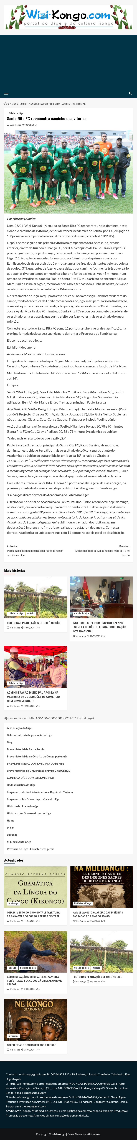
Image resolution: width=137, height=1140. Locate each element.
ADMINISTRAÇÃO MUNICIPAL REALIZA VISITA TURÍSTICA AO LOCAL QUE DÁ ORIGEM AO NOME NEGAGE (34, 980)
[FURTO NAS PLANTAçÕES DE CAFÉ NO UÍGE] (35, 597)
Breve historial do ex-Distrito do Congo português (37, 756)
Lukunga (12, 834)
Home (10, 820)
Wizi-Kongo (15, 124)
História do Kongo (82, 903)
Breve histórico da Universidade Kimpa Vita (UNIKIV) (39, 770)
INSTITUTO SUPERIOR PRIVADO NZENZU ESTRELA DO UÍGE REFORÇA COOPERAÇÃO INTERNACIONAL (99, 627)
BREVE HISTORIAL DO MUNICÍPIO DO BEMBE (35, 763)
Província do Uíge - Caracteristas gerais (30, 849)
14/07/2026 (29, 921)
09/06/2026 (29, 706)
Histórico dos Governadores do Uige (29, 813)
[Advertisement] (68, 61)
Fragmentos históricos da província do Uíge (33, 799)
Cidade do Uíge (16, 113)
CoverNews (74, 1134)
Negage (12, 968)
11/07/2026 (95, 921)
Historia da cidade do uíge (22, 806)
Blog (9, 742)
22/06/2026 (95, 636)
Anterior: (35, 551)
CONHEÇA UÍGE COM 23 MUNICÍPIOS (30, 777)
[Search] (130, 93)
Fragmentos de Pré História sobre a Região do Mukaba (40, 792)
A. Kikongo (14, 903)
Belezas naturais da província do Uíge (29, 735)
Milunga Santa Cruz (19, 841)
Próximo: (102, 551)
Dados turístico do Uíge (21, 784)
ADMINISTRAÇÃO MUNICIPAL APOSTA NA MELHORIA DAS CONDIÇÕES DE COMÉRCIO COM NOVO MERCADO (33, 697)
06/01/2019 (31, 124)
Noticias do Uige (28, 968)
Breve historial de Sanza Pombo (26, 749)
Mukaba (30, 613)
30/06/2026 (29, 627)
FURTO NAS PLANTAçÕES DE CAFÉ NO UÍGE (34, 623)
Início (10, 827)
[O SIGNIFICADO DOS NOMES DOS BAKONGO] (35, 1020)
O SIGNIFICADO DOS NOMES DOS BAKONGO (31, 1045)
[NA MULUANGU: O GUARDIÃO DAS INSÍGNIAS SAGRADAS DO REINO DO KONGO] (101, 887)
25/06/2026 (29, 1050)
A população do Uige (19, 728)
